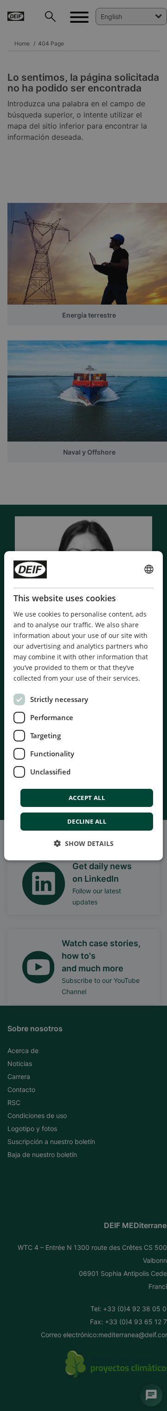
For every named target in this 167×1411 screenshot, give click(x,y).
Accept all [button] (87, 797)
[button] (84, 843)
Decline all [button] (86, 821)
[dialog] (83, 705)
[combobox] (149, 569)
